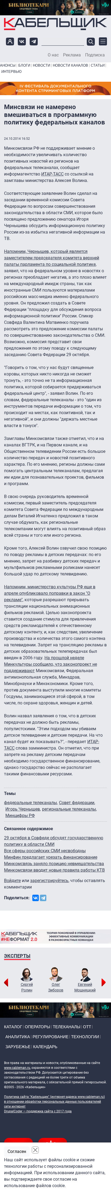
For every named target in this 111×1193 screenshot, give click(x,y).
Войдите (12, 880)
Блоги (24, 65)
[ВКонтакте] (35, 898)
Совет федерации (76, 802)
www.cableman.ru (17, 1068)
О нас (53, 55)
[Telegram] (43, 898)
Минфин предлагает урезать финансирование (50, 857)
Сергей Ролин (27, 987)
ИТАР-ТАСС (52, 174)
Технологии (85, 1036)
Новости (41, 65)
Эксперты (17, 956)
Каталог (13, 1027)
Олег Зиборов (55, 987)
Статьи (98, 65)
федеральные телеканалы (30, 802)
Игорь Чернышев (22, 809)
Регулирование (50, 1036)
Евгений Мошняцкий (85, 987)
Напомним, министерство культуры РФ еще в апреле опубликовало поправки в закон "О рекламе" (49, 593)
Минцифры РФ (20, 815)
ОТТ (87, 1027)
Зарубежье (17, 1046)
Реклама (72, 55)
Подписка (95, 55)
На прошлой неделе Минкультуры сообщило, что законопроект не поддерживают (50, 664)
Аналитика (17, 1036)
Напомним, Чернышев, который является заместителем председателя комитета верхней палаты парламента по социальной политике (51, 258)
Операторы (37, 1027)
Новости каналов (70, 65)
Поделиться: (17, 897)
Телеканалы (66, 1027)
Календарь (45, 1046)
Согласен (17, 1151)
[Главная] (55, 24)
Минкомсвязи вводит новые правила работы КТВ (54, 870)
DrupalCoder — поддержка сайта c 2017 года (38, 1111)
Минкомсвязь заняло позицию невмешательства (54, 863)
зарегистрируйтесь (49, 880)
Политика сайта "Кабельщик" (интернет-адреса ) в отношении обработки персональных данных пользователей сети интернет (54, 1101)
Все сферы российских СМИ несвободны (45, 850)
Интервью (11, 71)
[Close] (35, 1150)
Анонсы (8, 65)
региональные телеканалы (69, 809)
